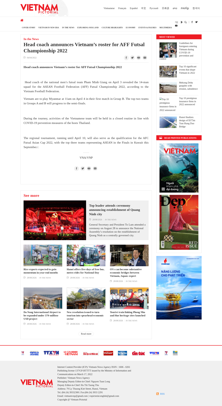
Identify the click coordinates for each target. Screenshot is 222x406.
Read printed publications (180, 138)
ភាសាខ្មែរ (185, 8)
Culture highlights (112, 27)
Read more (86, 333)
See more (31, 195)
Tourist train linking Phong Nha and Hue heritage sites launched (127, 314)
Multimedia (165, 27)
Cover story (28, 27)
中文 (143, 8)
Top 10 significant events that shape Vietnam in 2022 (187, 69)
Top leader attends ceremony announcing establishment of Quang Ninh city (114, 210)
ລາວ (175, 8)
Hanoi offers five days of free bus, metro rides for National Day (85, 271)
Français (122, 8)
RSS (162, 393)
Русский (154, 8)
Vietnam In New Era (48, 27)
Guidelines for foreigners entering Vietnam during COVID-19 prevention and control (178, 51)
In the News (68, 27)
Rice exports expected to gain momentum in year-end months (41, 271)
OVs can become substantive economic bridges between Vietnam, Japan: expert (126, 272)
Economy (130, 27)
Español (134, 8)
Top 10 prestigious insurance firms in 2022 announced (188, 101)
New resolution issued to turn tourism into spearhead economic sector (85, 315)
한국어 (196, 8)
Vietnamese (109, 8)
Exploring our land (88, 27)
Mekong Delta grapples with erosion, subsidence (188, 85)
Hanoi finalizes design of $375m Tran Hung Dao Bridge (187, 122)
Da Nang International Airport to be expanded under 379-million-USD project (42, 315)
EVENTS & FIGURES (147, 27)
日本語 (165, 8)
